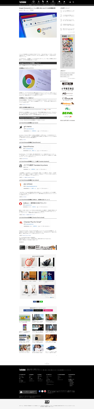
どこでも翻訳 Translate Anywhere (28, 177)
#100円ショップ (66, 76)
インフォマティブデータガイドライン (62, 390)
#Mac (68, 74)
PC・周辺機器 (21, 380)
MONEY (40, 374)
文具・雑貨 (48, 379)
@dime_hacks (49, 310)
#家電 (71, 74)
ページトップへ (47, 363)
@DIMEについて (50, 390)
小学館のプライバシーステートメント (61, 391)
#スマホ (69, 72)
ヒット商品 (30, 378)
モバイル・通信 (21, 377)
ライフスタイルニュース (49, 384)
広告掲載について (69, 391)
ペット (47, 383)
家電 (19, 378)
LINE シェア (41, 301)
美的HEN (71, 385)
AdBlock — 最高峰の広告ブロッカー (28, 214)
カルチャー (59, 377)
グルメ (47, 377)
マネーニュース (40, 380)
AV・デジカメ (21, 376)
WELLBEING (71, 383)
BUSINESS (31, 374)
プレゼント (70, 377)
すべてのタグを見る (71, 78)
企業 (29, 377)
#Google (31, 10)
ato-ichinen (24, 196)
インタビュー (31, 379)
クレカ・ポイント (40, 379)
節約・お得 (39, 378)
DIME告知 (70, 376)
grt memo (24, 139)
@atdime (28, 310)
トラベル (47, 378)
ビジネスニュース (31, 380)
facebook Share (34, 301)
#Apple (65, 74)
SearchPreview (25, 158)
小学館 (50, 391)
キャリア (30, 376)
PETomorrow (72, 384)
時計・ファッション (49, 380)
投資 (38, 377)
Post (37, 301)
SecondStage (72, 382)
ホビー (59, 378)
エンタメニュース (60, 379)
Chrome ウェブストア (26, 104)
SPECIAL (71, 380)
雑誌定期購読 (54, 391)
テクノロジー (27, 10)
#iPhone (62, 72)
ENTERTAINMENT (62, 374)
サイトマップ (54, 390)
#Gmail (73, 72)
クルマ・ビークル (49, 376)
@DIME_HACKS (39, 310)
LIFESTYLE (49, 374)
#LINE (62, 74)
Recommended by (48, 297)
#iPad (61, 76)
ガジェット (20, 379)
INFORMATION (72, 374)
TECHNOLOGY (22, 374)
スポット (59, 376)
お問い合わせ (69, 390)
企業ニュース (72, 379)
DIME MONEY (40, 376)
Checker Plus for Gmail (26, 235)
